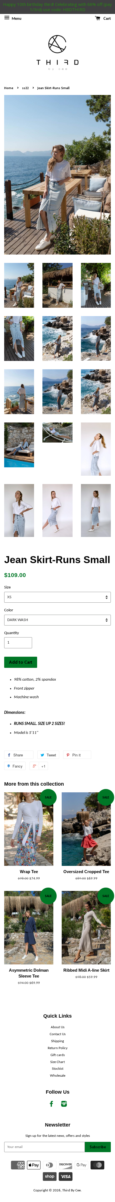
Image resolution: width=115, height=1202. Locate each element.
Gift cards (58, 1055)
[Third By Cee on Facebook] (51, 1105)
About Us (57, 1027)
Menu (16, 19)
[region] (57, 7)
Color (8, 610)
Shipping (57, 1041)
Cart (106, 18)
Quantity (11, 633)
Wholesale (57, 1076)
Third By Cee (71, 1190)
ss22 (25, 88)
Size (7, 587)
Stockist (57, 1069)
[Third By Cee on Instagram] (64, 1105)
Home (8, 88)
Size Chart (57, 1062)
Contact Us (58, 1034)
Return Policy (58, 1048)
